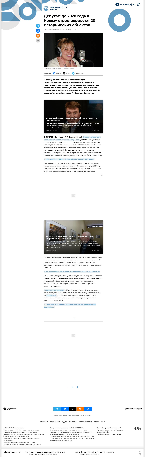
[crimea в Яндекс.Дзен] (72, 409)
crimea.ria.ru (51, 295)
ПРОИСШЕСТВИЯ (78, 416)
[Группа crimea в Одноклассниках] (80, 409)
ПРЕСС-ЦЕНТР (55, 422)
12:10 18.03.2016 (48, 29)
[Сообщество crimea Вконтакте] (65, 409)
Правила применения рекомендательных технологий (22, 445)
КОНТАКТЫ (73, 422)
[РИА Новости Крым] (55, 8)
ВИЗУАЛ (88, 416)
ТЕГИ (103, 422)
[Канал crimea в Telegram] (57, 409)
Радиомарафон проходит (54, 290)
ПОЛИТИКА (58, 416)
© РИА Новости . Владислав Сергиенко (53, 68)
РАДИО (64, 422)
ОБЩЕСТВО (67, 416)
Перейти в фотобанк (69, 68)
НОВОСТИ (44, 422)
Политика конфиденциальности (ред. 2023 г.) (19, 442)
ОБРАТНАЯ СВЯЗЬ (85, 422)
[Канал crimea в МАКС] (88, 409)
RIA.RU (96, 422)
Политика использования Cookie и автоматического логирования (21, 439)
